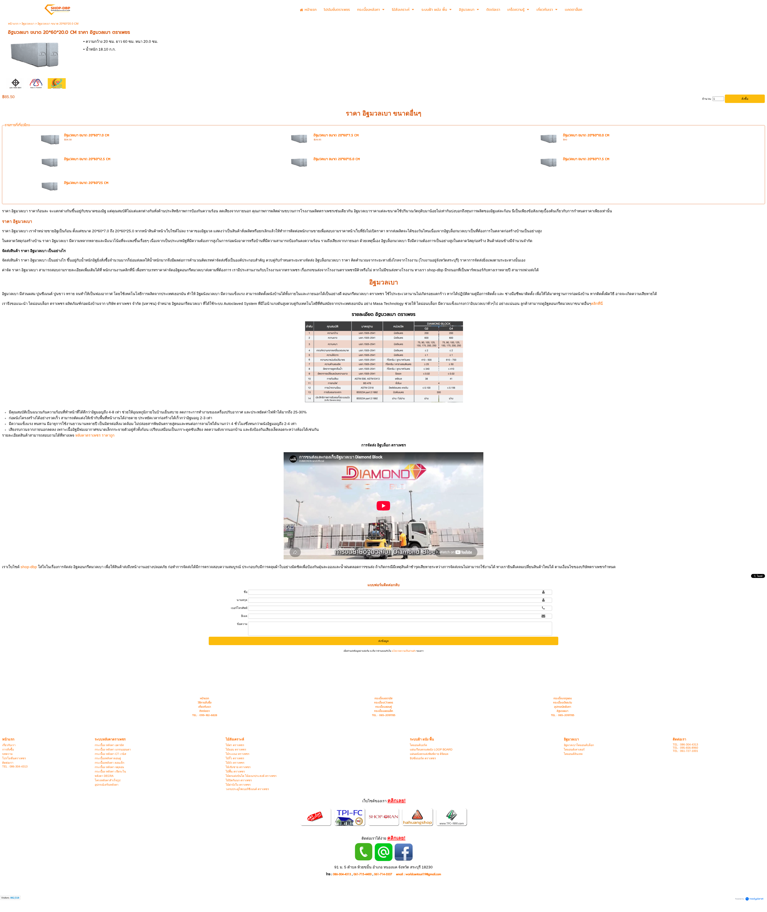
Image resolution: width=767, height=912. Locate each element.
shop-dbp (29, 567)
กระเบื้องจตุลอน (562, 698)
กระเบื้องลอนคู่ (383, 707)
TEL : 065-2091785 (383, 715)
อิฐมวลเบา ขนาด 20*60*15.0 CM (337, 159)
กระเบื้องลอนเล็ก (383, 711)
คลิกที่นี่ (597, 303)
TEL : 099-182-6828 (204, 715)
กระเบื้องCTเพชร (383, 702)
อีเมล (244, 616)
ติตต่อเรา (204, 711)
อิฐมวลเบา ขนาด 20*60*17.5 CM (586, 159)
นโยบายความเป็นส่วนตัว (403, 651)
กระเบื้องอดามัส (383, 698)
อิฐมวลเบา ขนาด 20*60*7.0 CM (86, 135)
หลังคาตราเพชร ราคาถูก (94, 435)
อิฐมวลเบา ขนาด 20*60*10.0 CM (586, 135)
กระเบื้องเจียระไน (562, 702)
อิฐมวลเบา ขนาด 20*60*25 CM (86, 183)
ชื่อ (245, 592)
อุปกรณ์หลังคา (562, 707)
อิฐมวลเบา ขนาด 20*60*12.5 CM (87, 159)
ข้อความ (242, 624)
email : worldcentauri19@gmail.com (418, 874)
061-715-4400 (363, 874)
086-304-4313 (342, 874)
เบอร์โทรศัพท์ (239, 608)
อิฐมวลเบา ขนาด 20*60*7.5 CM (336, 135)
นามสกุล (242, 600)
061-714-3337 (383, 874)
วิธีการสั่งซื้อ (205, 702)
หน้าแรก (13, 23)
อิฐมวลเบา (28, 23)
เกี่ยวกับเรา (204, 707)
